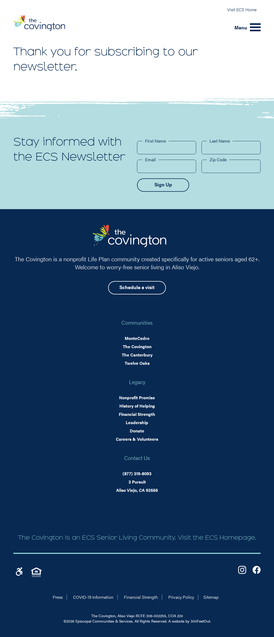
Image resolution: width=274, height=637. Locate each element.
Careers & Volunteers (137, 439)
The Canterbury (137, 355)
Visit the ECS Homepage (216, 537)
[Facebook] (257, 570)
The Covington (137, 346)
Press (58, 597)
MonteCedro (137, 338)
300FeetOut (200, 621)
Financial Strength (137, 414)
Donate (137, 431)
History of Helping (137, 406)
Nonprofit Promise (137, 397)
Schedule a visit (137, 287)
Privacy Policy (181, 597)
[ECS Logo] (120, 27)
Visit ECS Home (242, 9)
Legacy (137, 382)
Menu (240, 27)
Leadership (137, 422)
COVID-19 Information (93, 597)
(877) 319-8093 (137, 473)
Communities (137, 322)
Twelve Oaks (137, 363)
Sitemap (211, 597)
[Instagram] (242, 570)
